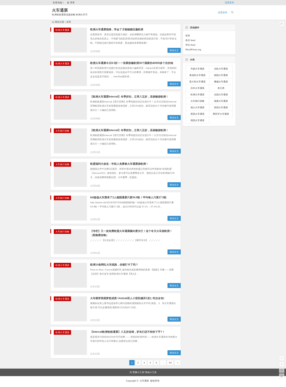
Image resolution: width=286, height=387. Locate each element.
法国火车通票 (221, 94)
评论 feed (190, 45)
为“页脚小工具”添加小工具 (143, 372)
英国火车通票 (197, 114)
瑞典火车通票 (221, 101)
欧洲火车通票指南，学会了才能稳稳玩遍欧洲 (116, 29)
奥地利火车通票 (197, 75)
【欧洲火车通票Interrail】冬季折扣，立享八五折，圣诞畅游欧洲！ (129, 96)
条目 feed (190, 40)
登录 (72, 2)
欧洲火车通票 (62, 30)
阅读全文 (174, 50)
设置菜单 (229, 2)
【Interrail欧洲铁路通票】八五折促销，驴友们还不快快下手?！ (127, 331)
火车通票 (60, 10)
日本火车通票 (197, 88)
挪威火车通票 (221, 81)
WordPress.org (193, 49)
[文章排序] (281, 24)
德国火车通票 (221, 75)
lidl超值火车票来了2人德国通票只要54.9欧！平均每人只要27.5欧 (128, 197)
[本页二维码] (281, 376)
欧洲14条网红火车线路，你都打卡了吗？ (114, 264)
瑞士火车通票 (197, 107)
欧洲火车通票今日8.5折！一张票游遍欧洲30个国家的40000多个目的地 (131, 63)
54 (170, 362)
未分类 (220, 88)
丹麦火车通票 (197, 68)
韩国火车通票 (197, 120)
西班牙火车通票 (221, 114)
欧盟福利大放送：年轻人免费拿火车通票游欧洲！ (119, 163)
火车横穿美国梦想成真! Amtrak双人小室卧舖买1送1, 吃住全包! (127, 298)
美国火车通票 (221, 107)
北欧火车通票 (221, 68)
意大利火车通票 (197, 81)
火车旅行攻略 (62, 130)
